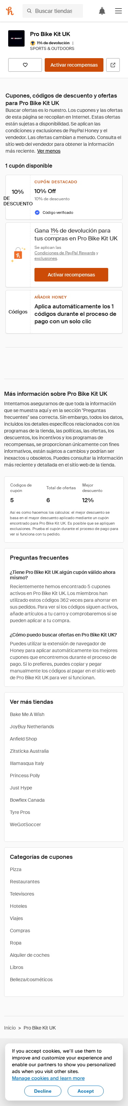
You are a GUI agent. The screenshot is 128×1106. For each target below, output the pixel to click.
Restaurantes (25, 882)
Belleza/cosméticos (31, 979)
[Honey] (9, 10)
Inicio (10, 1028)
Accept (85, 1091)
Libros (16, 967)
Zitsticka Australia (29, 751)
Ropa (16, 943)
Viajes (16, 918)
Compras (20, 931)
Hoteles (18, 906)
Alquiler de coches (29, 955)
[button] (118, 11)
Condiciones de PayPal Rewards (64, 253)
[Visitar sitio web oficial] (113, 65)
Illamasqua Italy (27, 763)
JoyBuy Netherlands (32, 727)
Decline (43, 1091)
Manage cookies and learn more (48, 1078)
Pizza (16, 869)
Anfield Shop (23, 739)
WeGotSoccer (25, 824)
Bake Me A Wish (27, 714)
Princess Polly (25, 775)
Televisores (22, 894)
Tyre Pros (20, 812)
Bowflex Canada (27, 800)
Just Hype (21, 788)
